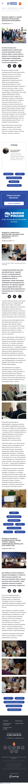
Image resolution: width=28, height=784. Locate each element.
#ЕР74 (20, 174)
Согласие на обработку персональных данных (14, 768)
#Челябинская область (14, 177)
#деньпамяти (14, 181)
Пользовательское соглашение (14, 763)
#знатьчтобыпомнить (14, 185)
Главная (4, 8)
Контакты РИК (19, 723)
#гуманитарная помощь (14, 705)
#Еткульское (8, 174)
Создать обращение (14, 203)
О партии (5, 721)
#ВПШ (20, 524)
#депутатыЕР (19, 531)
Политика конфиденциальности (14, 764)
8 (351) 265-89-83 (14, 735)
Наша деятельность (13, 8)
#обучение (8, 531)
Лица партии (18, 721)
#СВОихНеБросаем (14, 709)
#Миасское (20, 698)
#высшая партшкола (13, 528)
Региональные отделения (7, 724)
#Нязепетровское (14, 520)
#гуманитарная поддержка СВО (14, 702)
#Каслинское (8, 524)
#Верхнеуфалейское (14, 516)
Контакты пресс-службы (7, 728)
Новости (22, 8)
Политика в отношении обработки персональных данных (14, 766)
